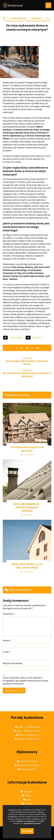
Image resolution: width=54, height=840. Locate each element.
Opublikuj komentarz (14, 690)
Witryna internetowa (12, 663)
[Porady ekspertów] (13, 5)
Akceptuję (27, 831)
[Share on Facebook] (16, 348)
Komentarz (9, 613)
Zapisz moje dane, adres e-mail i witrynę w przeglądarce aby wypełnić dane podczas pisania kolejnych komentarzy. (25, 680)
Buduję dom (37, 337)
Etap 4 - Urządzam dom (28, 738)
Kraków (28, 795)
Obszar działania (28, 769)
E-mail (6, 652)
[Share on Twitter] (22, 348)
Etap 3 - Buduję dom (28, 734)
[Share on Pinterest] (27, 348)
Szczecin (28, 803)
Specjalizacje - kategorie (28, 765)
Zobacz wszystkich (28, 761)
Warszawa (28, 791)
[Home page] (4, 18)
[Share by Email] (38, 348)
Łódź (28, 799)
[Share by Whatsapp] (32, 348)
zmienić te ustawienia (26, 821)
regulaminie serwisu (32, 823)
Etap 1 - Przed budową (28, 726)
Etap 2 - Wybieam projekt (28, 730)
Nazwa (7, 640)
